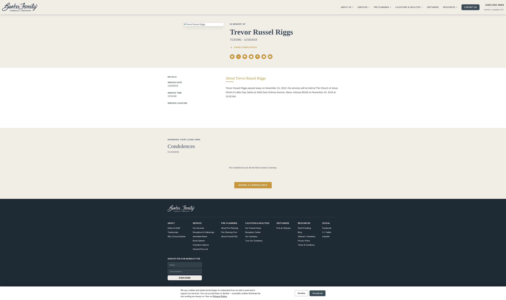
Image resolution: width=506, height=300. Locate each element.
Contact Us (470, 7)
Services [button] (363, 7)
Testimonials (173, 232)
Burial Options (199, 241)
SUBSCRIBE (185, 278)
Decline (301, 293)
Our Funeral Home (253, 228)
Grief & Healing (304, 228)
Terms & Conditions (306, 245)
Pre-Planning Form (229, 232)
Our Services (198, 228)
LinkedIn (326, 236)
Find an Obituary (283, 228)
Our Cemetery (251, 236)
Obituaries (433, 7)
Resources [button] (449, 7)
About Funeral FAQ (229, 236)
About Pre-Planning (229, 228)
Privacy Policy (304, 241)
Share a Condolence (253, 185)
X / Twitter (326, 232)
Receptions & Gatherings (203, 232)
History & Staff (174, 228)
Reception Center (253, 232)
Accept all (317, 293)
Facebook (326, 228)
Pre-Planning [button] (381, 7)
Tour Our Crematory (254, 241)
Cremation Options (201, 245)
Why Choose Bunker (177, 236)
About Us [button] (346, 7)
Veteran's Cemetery (306, 236)
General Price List (200, 249)
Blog (300, 232)
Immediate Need (200, 236)
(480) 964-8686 (494, 5)
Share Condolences (243, 47)
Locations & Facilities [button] (407, 7)
